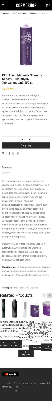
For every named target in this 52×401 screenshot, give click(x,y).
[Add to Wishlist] (4, 153)
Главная (5, 13)
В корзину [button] (14, 343)
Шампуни (32, 13)
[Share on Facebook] (9, 153)
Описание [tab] (7, 167)
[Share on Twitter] (13, 153)
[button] (49, 296)
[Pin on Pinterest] (18, 153)
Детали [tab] (6, 172)
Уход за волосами (18, 13)
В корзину (26, 145)
